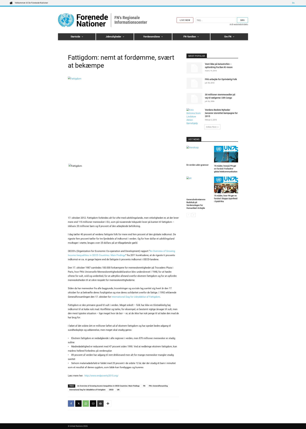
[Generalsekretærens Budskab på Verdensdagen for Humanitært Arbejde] (198, 187)
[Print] (100, 403)
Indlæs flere (211, 126)
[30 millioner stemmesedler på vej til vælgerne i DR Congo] (194, 98)
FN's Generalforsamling (158, 386)
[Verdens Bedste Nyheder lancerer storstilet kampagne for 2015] (194, 116)
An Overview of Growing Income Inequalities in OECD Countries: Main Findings (108, 386)
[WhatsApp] (86, 403)
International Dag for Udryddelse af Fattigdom (136, 296)
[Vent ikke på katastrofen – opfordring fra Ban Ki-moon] (194, 68)
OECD (111, 390)
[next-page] (194, 215)
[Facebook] (71, 403)
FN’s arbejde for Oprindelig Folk (221, 79)
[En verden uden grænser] (198, 154)
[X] (78, 403)
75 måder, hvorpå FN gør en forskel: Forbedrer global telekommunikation (225, 169)
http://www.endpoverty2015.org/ (101, 375)
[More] (108, 403)
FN (144, 386)
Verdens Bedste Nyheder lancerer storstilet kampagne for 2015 (221, 113)
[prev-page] (188, 215)
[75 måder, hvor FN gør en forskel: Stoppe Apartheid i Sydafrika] (226, 185)
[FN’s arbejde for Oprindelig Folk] (194, 83)
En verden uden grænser (197, 165)
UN (118, 390)
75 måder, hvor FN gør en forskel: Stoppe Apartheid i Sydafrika (225, 198)
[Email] (93, 403)
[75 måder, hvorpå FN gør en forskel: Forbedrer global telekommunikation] (226, 154)
